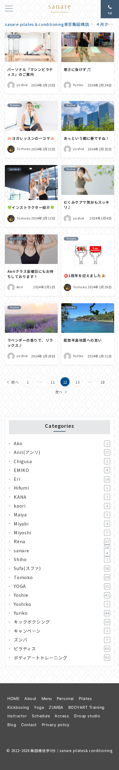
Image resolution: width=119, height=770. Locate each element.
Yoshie (61, 595)
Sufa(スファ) (61, 568)
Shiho (61, 559)
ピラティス (61, 648)
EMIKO (61, 470)
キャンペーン (61, 631)
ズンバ (61, 640)
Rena (61, 541)
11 (53, 382)
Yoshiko (61, 604)
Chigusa (61, 461)
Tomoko (61, 577)
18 (102, 382)
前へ (15, 382)
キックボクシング (61, 622)
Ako (61, 443)
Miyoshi (61, 532)
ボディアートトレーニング (61, 658)
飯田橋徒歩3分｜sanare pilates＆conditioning (71, 750)
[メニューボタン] (9, 9)
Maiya (61, 515)
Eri (61, 479)
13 (77, 382)
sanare (61, 550)
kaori (61, 506)
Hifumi (61, 488)
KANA (61, 497)
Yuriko (61, 613)
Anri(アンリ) (61, 452)
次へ (59, 391)
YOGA (61, 586)
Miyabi (61, 524)
